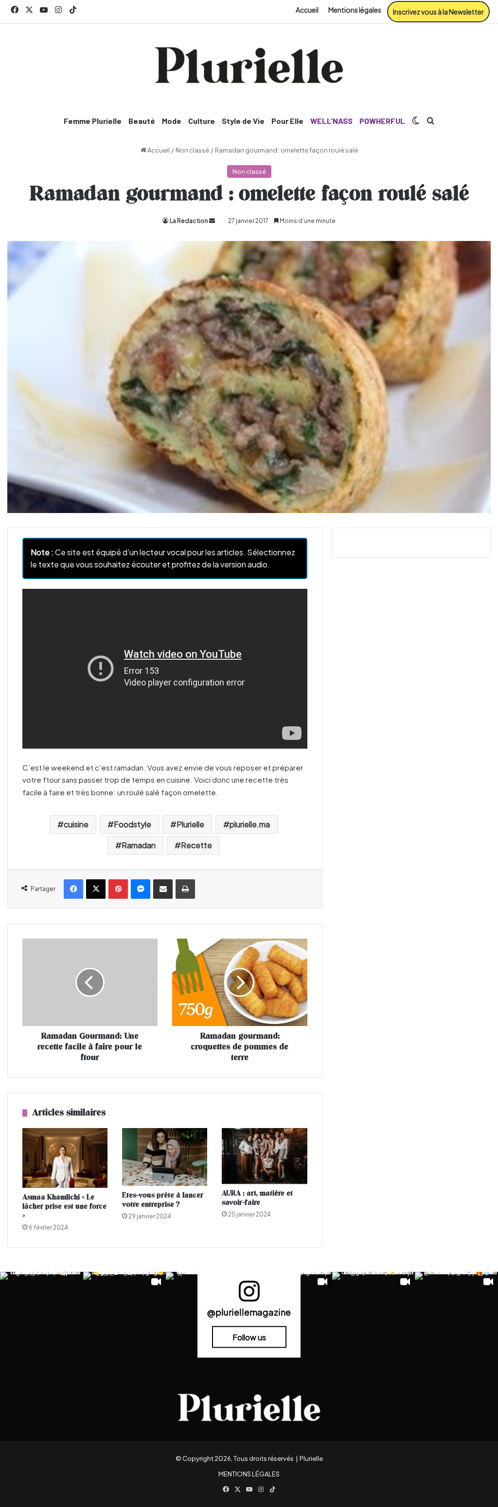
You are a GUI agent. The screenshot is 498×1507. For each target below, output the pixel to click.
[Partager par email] (163, 889)
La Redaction (189, 220)
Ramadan (139, 845)
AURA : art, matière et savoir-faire (257, 1198)
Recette (196, 845)
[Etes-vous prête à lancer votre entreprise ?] (164, 1157)
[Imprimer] (185, 889)
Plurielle (190, 824)
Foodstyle (132, 824)
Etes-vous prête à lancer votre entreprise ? (162, 1200)
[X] (96, 889)
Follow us (249, 1337)
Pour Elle (287, 120)
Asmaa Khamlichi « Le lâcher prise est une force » (64, 1206)
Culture (201, 120)
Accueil (307, 9)
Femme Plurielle (93, 120)
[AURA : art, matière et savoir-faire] (264, 1156)
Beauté (141, 120)
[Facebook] (73, 889)
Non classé (192, 150)
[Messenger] (140, 889)
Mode (171, 120)
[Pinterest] (118, 889)
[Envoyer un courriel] (212, 220)
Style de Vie (243, 120)
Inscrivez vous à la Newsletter (438, 11)
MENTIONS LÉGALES (249, 1474)
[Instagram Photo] (41, 1313)
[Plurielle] (249, 65)
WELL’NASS (331, 120)
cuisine (76, 824)
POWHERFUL (382, 120)
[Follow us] (249, 1295)
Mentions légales (354, 9)
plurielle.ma (250, 824)
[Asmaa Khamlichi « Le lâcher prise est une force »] (64, 1158)
